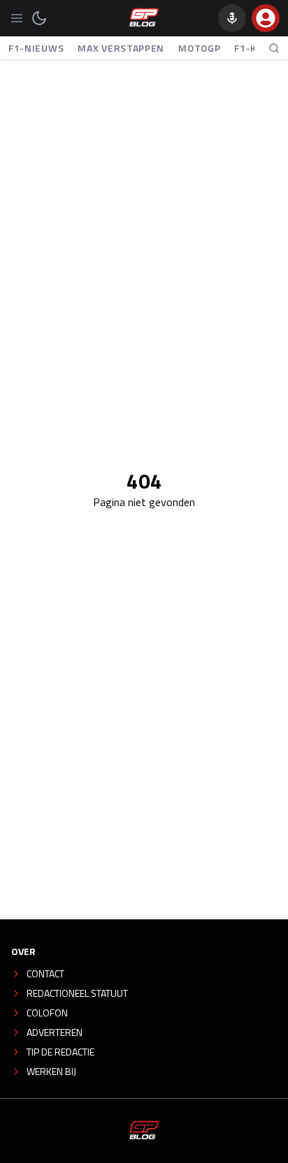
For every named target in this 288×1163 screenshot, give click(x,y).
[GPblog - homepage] (144, 18)
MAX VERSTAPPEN (121, 47)
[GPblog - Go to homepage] (144, 1131)
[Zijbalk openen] (16, 18)
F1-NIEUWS (36, 47)
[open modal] (265, 18)
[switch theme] (39, 18)
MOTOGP (199, 47)
